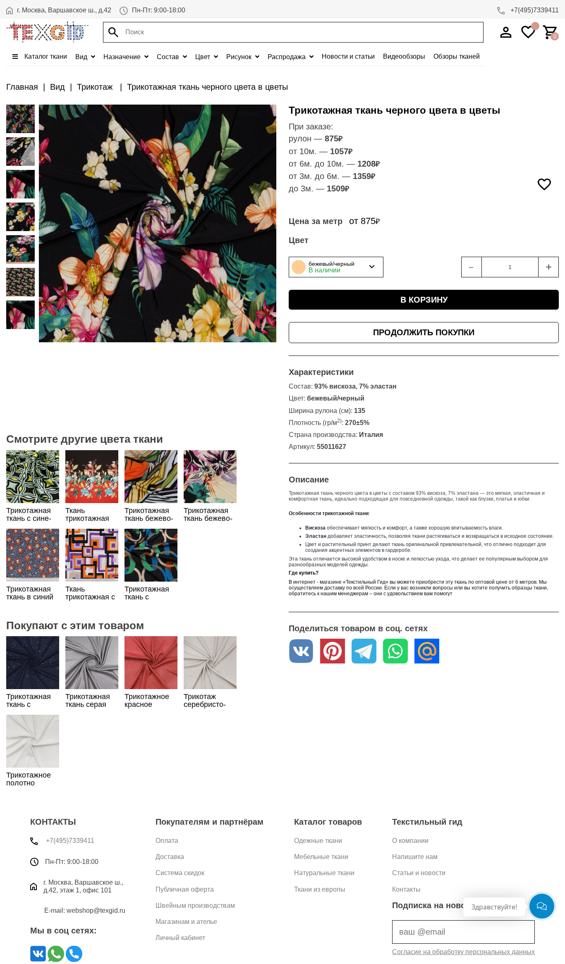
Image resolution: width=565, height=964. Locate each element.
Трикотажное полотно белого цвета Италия (28, 787)
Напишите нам (415, 856)
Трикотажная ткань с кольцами (146, 597)
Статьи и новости (418, 872)
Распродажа (287, 56)
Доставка (170, 856)
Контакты (406, 889)
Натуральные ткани (324, 872)
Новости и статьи (348, 56)
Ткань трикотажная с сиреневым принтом (90, 601)
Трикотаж (96, 86)
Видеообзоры (404, 56)
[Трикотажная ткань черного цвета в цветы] (20, 119)
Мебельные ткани (321, 856)
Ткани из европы (319, 889)
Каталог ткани (45, 56)
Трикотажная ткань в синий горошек (29, 597)
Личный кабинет (180, 937)
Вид (82, 56)
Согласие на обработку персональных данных (463, 951)
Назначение (122, 56)
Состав (169, 56)
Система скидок (180, 872)
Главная (22, 86)
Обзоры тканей (456, 56)
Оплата (167, 840)
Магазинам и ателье (186, 921)
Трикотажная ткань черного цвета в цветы (207, 86)
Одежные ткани (318, 840)
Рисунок (239, 56)
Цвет (203, 56)
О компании (410, 840)
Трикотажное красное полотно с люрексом (146, 708)
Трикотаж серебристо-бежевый (205, 704)
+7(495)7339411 (534, 10)
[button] (336, 267)
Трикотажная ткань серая (87, 700)
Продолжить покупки (423, 332)
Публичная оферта (185, 889)
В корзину (424, 299)
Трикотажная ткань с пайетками (28, 704)
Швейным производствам (195, 905)
